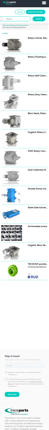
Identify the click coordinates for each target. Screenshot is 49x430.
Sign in (19, 12)
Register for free (35, 12)
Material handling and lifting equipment (15, 25)
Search (39, 19)
